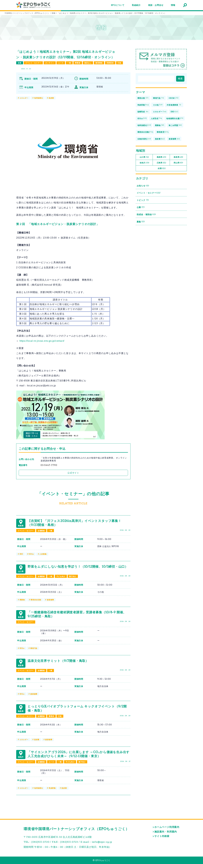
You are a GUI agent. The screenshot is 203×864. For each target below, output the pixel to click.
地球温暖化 (38, 98)
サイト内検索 (161, 836)
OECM (173, 98)
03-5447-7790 (49, 465)
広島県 (161, 163)
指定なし (87, 63)
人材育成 (156, 118)
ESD (21, 554)
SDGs (31, 554)
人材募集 (43, 554)
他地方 (144, 163)
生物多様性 (144, 139)
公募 (141, 207)
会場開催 (41, 531)
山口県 (144, 157)
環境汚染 (33, 648)
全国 (19, 63)
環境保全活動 (36, 600)
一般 (69, 63)
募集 (141, 222)
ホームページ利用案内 (166, 827)
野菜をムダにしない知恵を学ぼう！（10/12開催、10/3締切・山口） (78, 566)
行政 (119, 63)
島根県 (161, 157)
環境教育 (163, 132)
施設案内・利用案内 (165, 831)
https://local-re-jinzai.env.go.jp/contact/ (41, 341)
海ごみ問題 (175, 125)
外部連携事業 (174, 105)
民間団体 (110, 63)
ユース (60, 63)
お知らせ (143, 185)
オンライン (49, 63)
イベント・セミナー (33, 63)
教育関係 (99, 63)
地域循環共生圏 (174, 118)
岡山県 (178, 163)
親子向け (72, 576)
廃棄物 (22, 600)
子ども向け (60, 576)
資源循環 (50, 600)
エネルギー (24, 98)
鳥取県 (178, 157)
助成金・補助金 (146, 214)
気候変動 (52, 788)
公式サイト (73, 472)
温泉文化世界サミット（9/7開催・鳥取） (58, 661)
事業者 (77, 63)
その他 (158, 105)
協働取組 (142, 111)
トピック (143, 200)
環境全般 (142, 98)
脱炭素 (51, 98)
